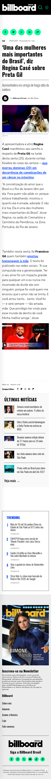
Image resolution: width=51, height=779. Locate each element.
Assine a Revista (10, 715)
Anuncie (6, 709)
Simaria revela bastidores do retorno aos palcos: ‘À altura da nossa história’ (30, 410)
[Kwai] (42, 759)
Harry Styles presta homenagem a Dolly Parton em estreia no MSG (31, 425)
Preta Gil (5, 384)
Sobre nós (6, 703)
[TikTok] (36, 759)
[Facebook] (11, 759)
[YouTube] (30, 759)
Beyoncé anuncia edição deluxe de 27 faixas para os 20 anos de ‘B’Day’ (30, 440)
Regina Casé (15, 384)
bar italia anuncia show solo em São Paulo (30, 455)
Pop (3, 41)
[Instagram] (17, 759)
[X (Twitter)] (24, 759)
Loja (4, 720)
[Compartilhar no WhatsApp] (21, 32)
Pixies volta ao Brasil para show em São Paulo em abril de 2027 (31, 470)
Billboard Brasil (19, 98)
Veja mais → (12, 480)
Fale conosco (8, 726)
